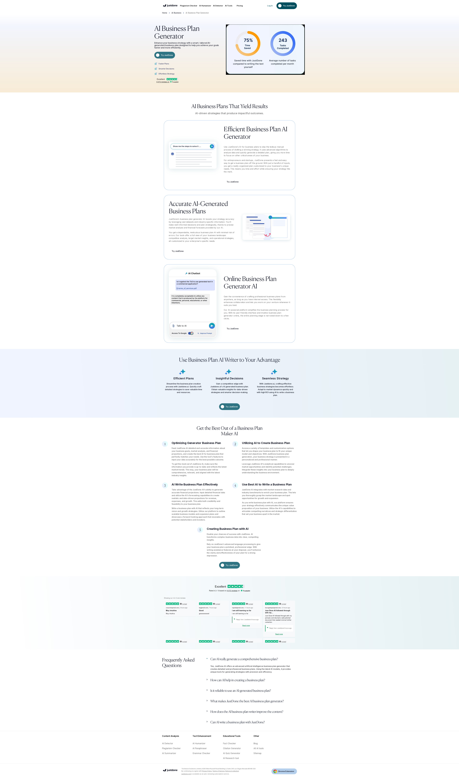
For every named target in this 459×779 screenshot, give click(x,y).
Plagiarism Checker (171, 748)
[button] (251, 660)
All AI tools (259, 748)
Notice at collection (232, 771)
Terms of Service (218, 771)
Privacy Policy (207, 771)
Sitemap (257, 753)
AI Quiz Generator (231, 753)
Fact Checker (229, 743)
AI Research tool (231, 758)
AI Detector (167, 743)
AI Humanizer (199, 743)
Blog (256, 743)
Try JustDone (233, 182)
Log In (270, 6)
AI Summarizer (169, 753)
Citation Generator (232, 748)
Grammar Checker (201, 753)
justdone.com (186, 774)
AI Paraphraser (200, 748)
